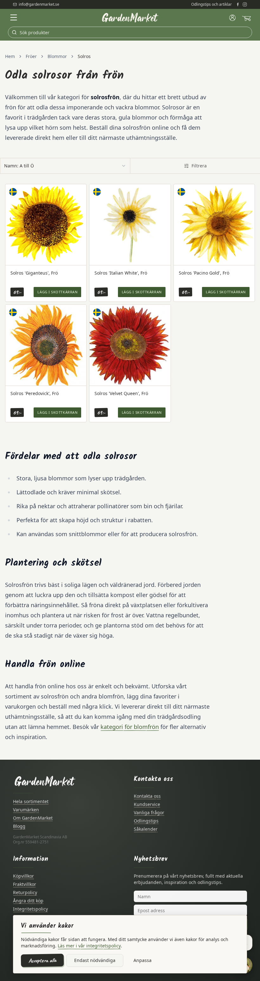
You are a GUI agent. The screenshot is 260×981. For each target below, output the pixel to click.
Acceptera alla (42, 960)
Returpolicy (25, 892)
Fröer (31, 56)
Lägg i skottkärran (57, 291)
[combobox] (65, 165)
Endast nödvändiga (94, 960)
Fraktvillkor (24, 884)
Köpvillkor (23, 876)
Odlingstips (146, 821)
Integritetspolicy (30, 909)
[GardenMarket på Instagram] (245, 4)
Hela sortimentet (31, 801)
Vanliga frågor (149, 812)
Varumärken (26, 810)
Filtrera (199, 166)
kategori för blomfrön (130, 727)
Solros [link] (84, 56)
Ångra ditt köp (28, 901)
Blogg (19, 826)
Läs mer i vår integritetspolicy (89, 946)
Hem (10, 56)
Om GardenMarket (33, 818)
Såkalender (146, 829)
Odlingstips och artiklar (211, 4)
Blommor (57, 56)
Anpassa (142, 960)
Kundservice (147, 804)
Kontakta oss (147, 796)
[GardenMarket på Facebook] (238, 4)
